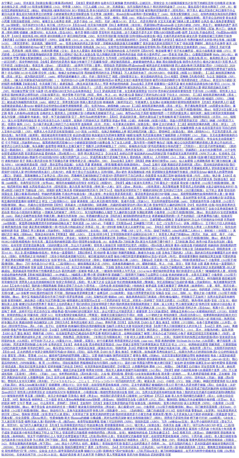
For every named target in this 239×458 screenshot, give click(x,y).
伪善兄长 (168, 425)
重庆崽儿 (60, 113)
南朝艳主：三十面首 (44, 399)
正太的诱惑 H (25, 351)
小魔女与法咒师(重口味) (51, 300)
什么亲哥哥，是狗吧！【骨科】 (59, 403)
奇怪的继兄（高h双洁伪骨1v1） (183, 315)
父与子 (21, 403)
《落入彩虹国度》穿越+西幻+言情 (141, 127)
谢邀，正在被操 (220, 373)
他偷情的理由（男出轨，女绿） (107, 432)
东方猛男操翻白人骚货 (99, 212)
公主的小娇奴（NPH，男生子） (194, 25)
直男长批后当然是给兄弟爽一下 (99, 127)
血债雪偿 (51, 146)
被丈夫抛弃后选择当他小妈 (196, 83)
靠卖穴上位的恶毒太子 (62, 304)
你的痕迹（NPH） (210, 289)
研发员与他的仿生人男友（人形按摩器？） (197, 227)
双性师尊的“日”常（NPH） (21, 450)
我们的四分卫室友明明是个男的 (95, 304)
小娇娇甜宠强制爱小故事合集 (92, 142)
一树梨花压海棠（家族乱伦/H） (95, 348)
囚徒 (73, 201)
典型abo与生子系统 (137, 113)
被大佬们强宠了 (164, 362)
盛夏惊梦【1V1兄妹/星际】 (153, 311)
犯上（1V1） (180, 344)
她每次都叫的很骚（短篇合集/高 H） (186, 58)
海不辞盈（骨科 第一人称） (98, 186)
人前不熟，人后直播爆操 (146, 208)
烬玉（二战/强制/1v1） (56, 201)
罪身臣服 (182, 439)
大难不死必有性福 (174, 36)
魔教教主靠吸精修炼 (220, 447)
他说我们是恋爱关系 (112, 395)
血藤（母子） (183, 425)
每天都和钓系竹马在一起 (194, 318)
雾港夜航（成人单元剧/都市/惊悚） (98, 201)
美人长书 (176, 395)
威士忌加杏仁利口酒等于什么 (217, 10)
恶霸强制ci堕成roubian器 (159, 25)
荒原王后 (165, 344)
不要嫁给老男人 (201, 168)
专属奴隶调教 (144, 212)
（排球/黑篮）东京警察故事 (162, 186)
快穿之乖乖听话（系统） (71, 282)
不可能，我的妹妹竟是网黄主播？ (75, 293)
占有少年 (42, 344)
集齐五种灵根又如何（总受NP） (73, 197)
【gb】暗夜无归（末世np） (188, 432)
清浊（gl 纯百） (91, 131)
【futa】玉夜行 (151, 164)
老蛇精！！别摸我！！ (218, 230)
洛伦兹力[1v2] (39, 263)
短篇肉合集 (57, 447)
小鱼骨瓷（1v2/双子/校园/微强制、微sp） (187, 109)
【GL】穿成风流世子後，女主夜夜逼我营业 (120, 91)
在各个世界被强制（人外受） (214, 322)
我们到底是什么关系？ (190, 271)
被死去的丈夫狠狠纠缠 (160, 65)
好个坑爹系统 (105, 340)
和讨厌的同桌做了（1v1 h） (170, 6)
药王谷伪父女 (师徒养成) (49, 311)
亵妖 (159, 61)
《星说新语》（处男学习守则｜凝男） (79, 65)
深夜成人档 (29, 168)
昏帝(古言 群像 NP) (83, 138)
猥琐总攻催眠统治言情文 (71, 182)
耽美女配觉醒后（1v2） (47, 6)
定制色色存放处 (126, 54)
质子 (22, 160)
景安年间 (104, 32)
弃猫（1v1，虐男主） (193, 278)
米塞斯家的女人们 (151, 58)
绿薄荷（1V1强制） (183, 322)
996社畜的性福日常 (57, 208)
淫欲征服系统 (70, 362)
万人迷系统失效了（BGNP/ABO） (145, 72)
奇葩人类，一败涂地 (100, 271)
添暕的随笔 (213, 432)
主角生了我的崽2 (172, 252)
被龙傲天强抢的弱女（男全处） (58, 238)
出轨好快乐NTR (56, 392)
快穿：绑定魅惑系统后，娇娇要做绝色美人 (128, 61)
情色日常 (204, 304)
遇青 (175, 318)
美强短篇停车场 (112, 443)
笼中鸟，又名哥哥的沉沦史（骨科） (79, 260)
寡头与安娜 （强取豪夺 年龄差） (21, 116)
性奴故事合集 (95, 425)
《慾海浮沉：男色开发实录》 (126, 149)
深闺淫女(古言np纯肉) (65, 249)
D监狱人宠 (17, 171)
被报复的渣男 (15, 395)
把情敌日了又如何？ (193, 296)
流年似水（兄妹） (206, 377)
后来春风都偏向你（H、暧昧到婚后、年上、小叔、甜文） (148, 263)
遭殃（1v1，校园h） (161, 366)
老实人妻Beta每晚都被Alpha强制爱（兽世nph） (87, 399)
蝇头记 (161, 142)
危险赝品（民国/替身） (77, 337)
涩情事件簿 (104, 274)
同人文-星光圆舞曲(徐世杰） (32, 252)
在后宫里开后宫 (212, 127)
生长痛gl (155, 102)
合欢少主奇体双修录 (221, 208)
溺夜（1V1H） (111, 230)
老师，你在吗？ (141, 168)
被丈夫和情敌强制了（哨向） (145, 417)
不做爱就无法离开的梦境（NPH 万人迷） (192, 153)
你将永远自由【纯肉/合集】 (153, 377)
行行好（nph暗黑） (211, 417)
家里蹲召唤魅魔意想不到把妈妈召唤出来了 (45, 223)
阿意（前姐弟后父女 (37, 260)
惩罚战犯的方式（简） (129, 381)
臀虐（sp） (33, 403)
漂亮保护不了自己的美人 (129, 175)
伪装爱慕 (150, 175)
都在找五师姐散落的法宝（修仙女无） (91, 388)
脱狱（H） (134, 392)
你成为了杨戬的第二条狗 (175, 267)
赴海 (229, 3)
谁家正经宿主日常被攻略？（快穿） (209, 333)
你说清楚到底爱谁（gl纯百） (188, 138)
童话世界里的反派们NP (149, 193)
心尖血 (164, 274)
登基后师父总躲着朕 (74, 432)
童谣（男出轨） (160, 69)
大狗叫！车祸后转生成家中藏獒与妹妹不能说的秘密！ (51, 109)
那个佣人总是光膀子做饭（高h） (195, 384)
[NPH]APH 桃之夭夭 (121, 307)
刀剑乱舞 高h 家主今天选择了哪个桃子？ (148, 241)
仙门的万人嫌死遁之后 (34, 425)
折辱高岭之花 (27, 256)
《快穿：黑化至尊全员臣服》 (56, 164)
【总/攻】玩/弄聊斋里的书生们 (67, 425)
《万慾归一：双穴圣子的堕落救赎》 (204, 146)
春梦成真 (151, 285)
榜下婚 (194, 417)
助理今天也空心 (192, 61)
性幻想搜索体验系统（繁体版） (136, 282)
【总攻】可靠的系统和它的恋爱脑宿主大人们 (114, 109)
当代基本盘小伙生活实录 (16, 439)
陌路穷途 (121, 348)
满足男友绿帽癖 (14, 260)
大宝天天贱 (165, 21)
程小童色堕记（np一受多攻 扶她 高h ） (167, 54)
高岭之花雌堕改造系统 (29, 215)
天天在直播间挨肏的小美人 (111, 197)
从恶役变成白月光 (40, 186)
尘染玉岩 (110, 282)
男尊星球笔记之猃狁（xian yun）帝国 (137, 340)
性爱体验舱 (57, 417)
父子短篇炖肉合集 (114, 50)
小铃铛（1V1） (175, 381)
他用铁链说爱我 (198, 344)
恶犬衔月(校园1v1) (116, 98)
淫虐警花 (106, 120)
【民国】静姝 (142, 160)
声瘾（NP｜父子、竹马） (137, 230)
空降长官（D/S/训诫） (15, 318)
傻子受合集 (38, 406)
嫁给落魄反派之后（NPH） (94, 263)
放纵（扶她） (193, 381)
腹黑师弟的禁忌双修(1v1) (57, 142)
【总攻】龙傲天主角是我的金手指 (113, 403)
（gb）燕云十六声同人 (67, 443)
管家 (188, 263)
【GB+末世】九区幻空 (168, 289)
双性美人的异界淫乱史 (31, 392)
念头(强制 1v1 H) (18, 72)
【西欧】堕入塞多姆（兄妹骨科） (41, 230)
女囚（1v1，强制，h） (179, 293)
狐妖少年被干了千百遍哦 (86, 61)
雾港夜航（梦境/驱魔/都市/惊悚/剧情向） (116, 164)
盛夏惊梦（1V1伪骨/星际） (27, 208)
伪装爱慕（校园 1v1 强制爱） (185, 72)
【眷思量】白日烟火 (14, 39)
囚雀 (62, 39)
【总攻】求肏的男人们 (215, 102)
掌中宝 (25, 296)
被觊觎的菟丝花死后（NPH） (63, 179)
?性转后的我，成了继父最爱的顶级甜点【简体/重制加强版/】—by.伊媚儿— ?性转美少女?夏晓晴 (86, 359)
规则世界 (185, 168)
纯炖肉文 (139, 285)
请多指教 (96, 50)
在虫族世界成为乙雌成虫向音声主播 (78, 333)
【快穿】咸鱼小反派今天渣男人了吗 (136, 182)
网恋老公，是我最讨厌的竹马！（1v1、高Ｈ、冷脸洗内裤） (184, 329)
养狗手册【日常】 (116, 322)
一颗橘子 (71, 406)
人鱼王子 (168, 208)
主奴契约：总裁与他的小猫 (188, 98)
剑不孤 (202, 197)
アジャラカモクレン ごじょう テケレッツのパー (82, 381)
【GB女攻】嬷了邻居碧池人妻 (182, 87)
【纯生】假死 (162, 227)
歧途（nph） (190, 289)
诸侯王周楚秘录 (20, 267)
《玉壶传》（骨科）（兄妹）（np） (35, 373)
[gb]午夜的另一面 (167, 447)
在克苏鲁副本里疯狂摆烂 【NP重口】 (108, 366)
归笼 (168, 454)
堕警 (16, 58)
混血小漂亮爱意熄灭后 (184, 120)
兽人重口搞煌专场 (225, 436)
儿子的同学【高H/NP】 (140, 50)
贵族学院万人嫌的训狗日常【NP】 (174, 204)
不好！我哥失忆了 (100, 76)
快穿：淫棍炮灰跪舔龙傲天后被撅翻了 (118, 43)
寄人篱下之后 (95, 282)
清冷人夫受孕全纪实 (28, 87)
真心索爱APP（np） (130, 406)
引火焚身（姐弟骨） (102, 14)
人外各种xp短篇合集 (26, 113)
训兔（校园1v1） (194, 223)
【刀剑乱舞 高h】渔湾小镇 (190, 241)
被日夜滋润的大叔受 (100, 256)
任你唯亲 (220, 3)
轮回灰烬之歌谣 (142, 326)
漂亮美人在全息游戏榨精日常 (37, 282)
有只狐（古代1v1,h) (59, 25)
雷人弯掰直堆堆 (116, 454)
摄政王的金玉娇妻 (74, 370)
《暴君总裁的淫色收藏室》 (91, 149)
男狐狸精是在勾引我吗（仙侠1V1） (102, 362)
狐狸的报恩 (157, 113)
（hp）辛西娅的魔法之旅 (93, 215)
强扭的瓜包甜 (176, 307)
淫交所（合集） (48, 72)
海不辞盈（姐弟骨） (28, 135)
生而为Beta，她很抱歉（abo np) (110, 105)
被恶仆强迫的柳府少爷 (167, 80)
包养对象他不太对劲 (200, 39)
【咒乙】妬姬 (162, 395)
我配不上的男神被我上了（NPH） (107, 146)
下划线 (110, 267)
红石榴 (33, 72)
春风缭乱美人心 (219, 58)
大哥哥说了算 (80, 414)
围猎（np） (129, 17)
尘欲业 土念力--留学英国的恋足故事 (61, 450)
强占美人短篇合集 (84, 54)
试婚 (164, 164)
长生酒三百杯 (165, 175)
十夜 (126, 337)
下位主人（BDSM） (178, 94)
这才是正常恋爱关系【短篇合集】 (208, 179)
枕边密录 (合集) (205, 204)
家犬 (67, 417)
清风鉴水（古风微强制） (80, 204)
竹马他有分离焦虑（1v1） (133, 219)
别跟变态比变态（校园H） (133, 245)
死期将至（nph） (38, 278)
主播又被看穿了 (167, 285)
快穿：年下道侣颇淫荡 (57, 116)
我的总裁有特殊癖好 (105, 278)
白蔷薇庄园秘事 (202, 54)
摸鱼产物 (16, 329)
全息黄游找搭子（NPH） (42, 39)
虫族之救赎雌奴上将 (113, 131)
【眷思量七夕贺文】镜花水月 (168, 39)
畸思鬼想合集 (13, 227)
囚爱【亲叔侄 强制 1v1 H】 (54, 267)
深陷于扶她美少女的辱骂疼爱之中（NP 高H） (38, 98)
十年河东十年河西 (221, 428)
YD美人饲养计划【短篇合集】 (60, 127)
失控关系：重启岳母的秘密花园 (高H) (55, 241)
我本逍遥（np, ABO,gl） (88, 223)
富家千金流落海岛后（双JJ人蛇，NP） (83, 28)
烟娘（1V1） (224, 50)
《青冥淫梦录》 (21, 43)
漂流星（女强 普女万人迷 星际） (51, 414)
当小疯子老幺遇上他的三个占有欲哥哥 (56, 124)
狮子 (170, 50)
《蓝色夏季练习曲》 (207, 215)
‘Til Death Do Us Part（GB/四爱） (196, 340)
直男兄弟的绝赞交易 (102, 414)
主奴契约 (85, 403)
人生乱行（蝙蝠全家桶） (186, 17)
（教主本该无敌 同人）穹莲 (91, 83)
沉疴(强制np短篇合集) (142, 36)
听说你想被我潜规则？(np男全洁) (148, 249)
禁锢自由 (144, 454)
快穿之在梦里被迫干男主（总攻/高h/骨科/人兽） (86, 436)
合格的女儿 (47, 113)
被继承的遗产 (223, 25)
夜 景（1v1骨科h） (50, 362)
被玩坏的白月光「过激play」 (145, 87)
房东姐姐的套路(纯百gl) (99, 80)
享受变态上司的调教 (192, 186)
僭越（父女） (61, 50)
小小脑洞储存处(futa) (27, 47)
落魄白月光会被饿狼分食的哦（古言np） (204, 399)
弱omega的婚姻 (80, 417)
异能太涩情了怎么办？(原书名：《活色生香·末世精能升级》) (95, 285)
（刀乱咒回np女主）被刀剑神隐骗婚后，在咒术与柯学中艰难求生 (175, 450)
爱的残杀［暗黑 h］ (142, 157)
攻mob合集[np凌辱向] (129, 14)
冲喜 (148, 171)
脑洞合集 (25, 399)
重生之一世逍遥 (169, 182)
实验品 (160, 293)
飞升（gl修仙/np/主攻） (175, 421)
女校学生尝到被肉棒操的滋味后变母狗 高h (134, 47)
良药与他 (132, 454)
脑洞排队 (172, 399)
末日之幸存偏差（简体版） (88, 267)
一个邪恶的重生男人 (176, 113)
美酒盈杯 (175, 249)
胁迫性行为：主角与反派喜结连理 (71, 410)
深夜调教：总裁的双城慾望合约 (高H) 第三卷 (124, 204)
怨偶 (140, 54)
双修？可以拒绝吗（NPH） (117, 421)
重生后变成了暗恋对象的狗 (202, 388)
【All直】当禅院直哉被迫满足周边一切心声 (75, 329)
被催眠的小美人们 (163, 384)
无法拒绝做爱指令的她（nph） (170, 201)
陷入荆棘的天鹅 (106, 54)
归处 (25, 227)
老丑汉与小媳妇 (222, 80)
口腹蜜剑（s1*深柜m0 (139, 395)
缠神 (155, 124)
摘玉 (160, 36)
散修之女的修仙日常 (71, 72)
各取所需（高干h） (201, 348)
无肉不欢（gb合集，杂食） (165, 197)
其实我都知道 (136, 171)
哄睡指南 (76, 58)
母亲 (10, 113)
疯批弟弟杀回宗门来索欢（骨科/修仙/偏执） (153, 296)
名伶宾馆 (16, 245)
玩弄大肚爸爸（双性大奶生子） (72, 87)
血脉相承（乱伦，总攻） (96, 124)
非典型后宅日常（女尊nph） (37, 182)
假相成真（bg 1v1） (95, 47)
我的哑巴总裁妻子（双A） (199, 395)
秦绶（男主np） (90, 395)
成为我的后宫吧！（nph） (40, 76)
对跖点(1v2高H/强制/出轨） (153, 17)
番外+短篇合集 (183, 245)
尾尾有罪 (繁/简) (163, 414)
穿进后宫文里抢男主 (175, 428)
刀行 (27, 263)
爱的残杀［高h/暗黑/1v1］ (61, 153)
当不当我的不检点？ (139, 6)
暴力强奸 (112, 252)
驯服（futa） (172, 193)
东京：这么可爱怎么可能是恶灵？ (114, 311)
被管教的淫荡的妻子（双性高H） (165, 10)
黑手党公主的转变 (214, 17)
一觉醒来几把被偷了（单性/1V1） (63, 212)
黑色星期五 (75, 168)
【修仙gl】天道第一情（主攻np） (161, 260)
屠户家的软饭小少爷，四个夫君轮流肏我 (33, 28)
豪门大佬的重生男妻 (65, 428)
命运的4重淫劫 (82, 135)
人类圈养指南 (140, 366)
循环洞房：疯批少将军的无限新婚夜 (212, 113)
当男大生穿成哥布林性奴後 (159, 392)
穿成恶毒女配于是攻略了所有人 (109, 157)
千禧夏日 (108, 223)
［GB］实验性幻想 (96, 296)
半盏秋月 (100, 454)
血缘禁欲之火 (74, 377)
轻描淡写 (226, 215)
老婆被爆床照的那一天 (166, 215)
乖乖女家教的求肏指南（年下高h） (30, 443)
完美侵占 (73, 395)
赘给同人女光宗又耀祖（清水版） (29, 381)
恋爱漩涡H (172, 278)
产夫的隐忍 (188, 215)
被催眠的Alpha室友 (112, 289)
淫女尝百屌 (208, 366)
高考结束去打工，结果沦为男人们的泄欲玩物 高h (186, 351)
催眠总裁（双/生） (53, 69)
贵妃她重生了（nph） (156, 14)
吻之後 (216, 175)
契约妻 (153, 348)
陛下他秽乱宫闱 (204, 3)
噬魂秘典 (108, 102)
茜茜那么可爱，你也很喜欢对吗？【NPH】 (123, 39)
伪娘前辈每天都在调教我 (58, 289)
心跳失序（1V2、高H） (151, 399)
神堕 (13, 403)
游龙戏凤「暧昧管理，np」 (48, 43)
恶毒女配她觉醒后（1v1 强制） (39, 58)
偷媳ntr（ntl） (116, 296)
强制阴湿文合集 (126, 399)
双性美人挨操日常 (105, 245)
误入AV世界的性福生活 (22, 120)
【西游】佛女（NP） (163, 439)
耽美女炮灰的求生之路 (80, 43)
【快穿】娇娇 (171, 370)
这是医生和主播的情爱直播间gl (130, 69)
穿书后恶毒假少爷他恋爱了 (165, 146)
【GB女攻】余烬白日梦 (118, 153)
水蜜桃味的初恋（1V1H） (212, 311)
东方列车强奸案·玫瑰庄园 (113, 36)
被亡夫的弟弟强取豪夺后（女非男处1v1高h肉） (59, 318)
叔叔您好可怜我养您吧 (92, 428)
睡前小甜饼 (91, 32)
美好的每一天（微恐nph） (60, 421)
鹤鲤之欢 (157, 315)
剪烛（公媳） (129, 120)
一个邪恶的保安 (111, 300)
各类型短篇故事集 (88, 421)
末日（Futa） (96, 322)
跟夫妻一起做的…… (174, 373)
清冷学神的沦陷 (28, 61)
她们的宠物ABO (113, 329)
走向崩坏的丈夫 (55, 406)
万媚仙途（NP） (35, 190)
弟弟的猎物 (168, 340)
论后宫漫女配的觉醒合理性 (178, 355)
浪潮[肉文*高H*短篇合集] (119, 450)
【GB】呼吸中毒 (137, 348)
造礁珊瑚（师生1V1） (62, 384)
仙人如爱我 (186, 160)
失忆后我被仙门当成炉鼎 (172, 282)
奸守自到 (36, 340)
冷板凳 (25, 293)
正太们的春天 (167, 124)
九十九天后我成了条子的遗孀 (86, 98)
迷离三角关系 (63, 190)
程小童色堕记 (163, 318)
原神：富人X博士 (164, 304)
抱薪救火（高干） (138, 439)
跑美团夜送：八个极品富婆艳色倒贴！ (104, 249)
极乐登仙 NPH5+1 (64, 348)
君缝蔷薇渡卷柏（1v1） (161, 359)
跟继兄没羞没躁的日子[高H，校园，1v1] (126, 315)
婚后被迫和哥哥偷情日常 (56, 135)
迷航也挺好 (12, 160)
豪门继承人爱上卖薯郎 (186, 21)
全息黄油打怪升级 (133, 10)
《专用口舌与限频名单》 (107, 337)
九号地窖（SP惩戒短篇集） (123, 58)
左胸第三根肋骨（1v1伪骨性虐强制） (142, 278)
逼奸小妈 (130, 362)
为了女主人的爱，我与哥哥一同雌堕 (133, 142)
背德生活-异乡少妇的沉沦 (93, 10)
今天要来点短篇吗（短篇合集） (132, 124)
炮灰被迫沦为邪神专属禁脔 (108, 135)
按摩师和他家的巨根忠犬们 (220, 315)
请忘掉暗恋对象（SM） (81, 36)
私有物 (226, 289)
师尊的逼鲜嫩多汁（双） (72, 76)
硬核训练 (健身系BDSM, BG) (59, 10)
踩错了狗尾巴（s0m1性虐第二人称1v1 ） (179, 230)
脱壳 (80, 153)
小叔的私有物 (189, 370)
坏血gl (116, 120)
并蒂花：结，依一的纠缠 (100, 227)
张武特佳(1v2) (69, 80)
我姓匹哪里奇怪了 (76, 447)
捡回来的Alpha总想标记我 (150, 153)
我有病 (26, 414)
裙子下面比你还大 (94, 58)
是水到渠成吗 (203, 443)
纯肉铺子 (42, 256)
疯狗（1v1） (24, 124)
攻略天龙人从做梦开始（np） (135, 227)
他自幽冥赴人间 (43, 322)
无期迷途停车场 (199, 201)
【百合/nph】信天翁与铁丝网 (89, 25)
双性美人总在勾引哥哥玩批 (47, 138)
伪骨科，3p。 (159, 443)
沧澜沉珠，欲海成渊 (143, 351)
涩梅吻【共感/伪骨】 (193, 76)
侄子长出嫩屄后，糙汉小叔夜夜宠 (195, 50)
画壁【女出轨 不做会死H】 (199, 32)
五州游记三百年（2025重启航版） (184, 190)
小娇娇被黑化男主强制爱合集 (71, 14)
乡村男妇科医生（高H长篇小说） (79, 373)
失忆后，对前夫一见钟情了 (138, 300)
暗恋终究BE (14, 186)
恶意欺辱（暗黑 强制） (26, 50)
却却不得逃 (184, 410)
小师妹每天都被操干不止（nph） (104, 113)
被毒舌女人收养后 (53, 21)
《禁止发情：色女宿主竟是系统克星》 (110, 193)
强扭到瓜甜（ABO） (148, 421)
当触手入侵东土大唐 (118, 326)
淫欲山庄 (64, 58)
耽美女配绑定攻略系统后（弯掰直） (77, 315)
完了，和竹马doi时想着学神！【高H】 (95, 116)
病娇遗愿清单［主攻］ (193, 447)
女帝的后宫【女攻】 (60, 344)
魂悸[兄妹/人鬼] (34, 421)
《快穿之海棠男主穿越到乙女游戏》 (111, 318)
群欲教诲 (226, 432)
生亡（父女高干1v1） (169, 223)
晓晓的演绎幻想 (153, 190)
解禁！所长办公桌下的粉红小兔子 (165, 333)
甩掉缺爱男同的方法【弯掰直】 (104, 72)
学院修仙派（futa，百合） (49, 307)
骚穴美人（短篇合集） (149, 425)
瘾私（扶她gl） (151, 355)
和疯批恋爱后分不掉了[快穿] (48, 296)
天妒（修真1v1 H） (116, 21)
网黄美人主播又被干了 (71, 146)
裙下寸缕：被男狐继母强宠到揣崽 (61, 47)
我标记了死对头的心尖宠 (150, 94)
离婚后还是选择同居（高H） (185, 164)
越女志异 (192, 36)
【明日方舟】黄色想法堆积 (70, 322)
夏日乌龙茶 (8, 14)
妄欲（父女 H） (221, 300)
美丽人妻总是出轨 (91, 102)
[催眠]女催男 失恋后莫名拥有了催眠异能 (151, 135)
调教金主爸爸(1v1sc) (182, 311)
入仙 (103, 373)
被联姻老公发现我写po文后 (83, 300)
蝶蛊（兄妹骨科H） (200, 282)
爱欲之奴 (199, 293)
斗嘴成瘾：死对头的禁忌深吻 (108, 417)
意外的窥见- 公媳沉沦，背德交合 (144, 3)
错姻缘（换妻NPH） (32, 32)
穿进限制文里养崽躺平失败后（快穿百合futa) (179, 171)
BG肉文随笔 (122, 208)
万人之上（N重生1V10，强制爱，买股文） (69, 340)
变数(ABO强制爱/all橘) (167, 32)
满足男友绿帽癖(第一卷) (43, 227)
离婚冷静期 (26, 322)
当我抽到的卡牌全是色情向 (114, 168)
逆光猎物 (189, 362)
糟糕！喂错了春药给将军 (171, 179)
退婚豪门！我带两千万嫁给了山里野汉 (135, 274)
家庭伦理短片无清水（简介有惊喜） (93, 219)
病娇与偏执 (105, 355)
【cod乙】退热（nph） (217, 326)
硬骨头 (137, 355)
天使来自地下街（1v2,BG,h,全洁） (37, 454)
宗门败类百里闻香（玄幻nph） (214, 406)
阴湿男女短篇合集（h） (93, 241)
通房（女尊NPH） (99, 447)
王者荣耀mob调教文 (162, 219)
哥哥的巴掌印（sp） (39, 348)
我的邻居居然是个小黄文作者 (133, 414)
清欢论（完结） (77, 351)
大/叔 (198, 127)
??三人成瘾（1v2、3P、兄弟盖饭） (104, 6)
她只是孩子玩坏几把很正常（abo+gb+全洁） (204, 359)
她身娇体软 (203, 355)
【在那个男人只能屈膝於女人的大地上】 (177, 326)
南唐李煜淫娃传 (142, 80)
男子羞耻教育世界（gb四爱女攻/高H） (208, 105)
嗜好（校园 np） (94, 69)
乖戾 (16, 230)
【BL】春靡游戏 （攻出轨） (125, 25)
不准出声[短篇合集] (74, 193)
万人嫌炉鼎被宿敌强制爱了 (32, 447)
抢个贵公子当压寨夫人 (86, 171)
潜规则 (50, 190)
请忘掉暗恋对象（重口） (142, 131)
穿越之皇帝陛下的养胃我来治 (141, 344)
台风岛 (205, 21)
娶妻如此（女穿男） (204, 410)
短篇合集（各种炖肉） (149, 403)
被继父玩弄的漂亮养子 (33, 304)
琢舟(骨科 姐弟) (201, 300)
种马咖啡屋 (214, 278)
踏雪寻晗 (46, 87)
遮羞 (220, 190)
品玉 (68, 138)
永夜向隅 (46, 50)
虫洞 (54, 260)
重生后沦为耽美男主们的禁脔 (34, 14)
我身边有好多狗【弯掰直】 (52, 234)
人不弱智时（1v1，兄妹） (193, 135)
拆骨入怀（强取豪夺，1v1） (110, 410)
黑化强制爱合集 (172, 61)
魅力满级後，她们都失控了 (191, 208)
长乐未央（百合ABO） (60, 32)
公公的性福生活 (228, 351)
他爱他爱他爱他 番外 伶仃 (178, 28)
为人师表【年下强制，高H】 (51, 439)
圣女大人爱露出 (80, 50)
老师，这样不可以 (21, 311)
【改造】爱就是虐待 (87, 3)
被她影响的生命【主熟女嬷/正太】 (149, 432)
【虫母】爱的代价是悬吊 (54, 61)
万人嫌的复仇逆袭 (124, 212)
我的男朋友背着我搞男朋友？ (134, 304)
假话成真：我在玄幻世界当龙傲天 (26, 366)
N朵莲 (39, 91)
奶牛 (124, 171)
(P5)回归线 (8, 219)
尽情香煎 (67, 149)
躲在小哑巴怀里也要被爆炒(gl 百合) (136, 256)
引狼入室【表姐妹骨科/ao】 (199, 249)
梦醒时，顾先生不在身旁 (210, 43)
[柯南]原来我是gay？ (195, 260)
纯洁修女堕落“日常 (23, 91)
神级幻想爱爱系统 (214, 381)
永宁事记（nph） (11, 3)
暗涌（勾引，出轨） (199, 175)
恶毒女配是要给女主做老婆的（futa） (184, 47)
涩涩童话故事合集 (34, 245)
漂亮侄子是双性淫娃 (176, 417)
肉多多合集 (81, 344)
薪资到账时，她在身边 (22, 300)
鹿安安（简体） (17, 355)
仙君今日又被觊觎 (112, 3)
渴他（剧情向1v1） (199, 131)
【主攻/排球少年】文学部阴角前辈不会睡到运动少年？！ (122, 234)
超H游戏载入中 (56, 36)
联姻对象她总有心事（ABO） (121, 260)
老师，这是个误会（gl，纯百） (84, 21)
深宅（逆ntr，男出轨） (130, 186)
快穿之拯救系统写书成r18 (50, 351)
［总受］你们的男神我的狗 (110, 87)
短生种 (178, 362)
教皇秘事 (161, 50)
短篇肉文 (84, 238)
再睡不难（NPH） (44, 333)
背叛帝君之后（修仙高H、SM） (89, 160)
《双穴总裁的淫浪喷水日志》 (43, 149)
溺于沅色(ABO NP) (204, 425)
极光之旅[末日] (212, 61)
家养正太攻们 (123, 80)
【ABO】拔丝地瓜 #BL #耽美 (28, 36)
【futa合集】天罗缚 (141, 83)
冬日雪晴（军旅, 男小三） (211, 28)
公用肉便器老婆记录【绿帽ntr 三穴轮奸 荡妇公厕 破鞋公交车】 (129, 238)
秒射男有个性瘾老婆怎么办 (44, 271)
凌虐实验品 (66, 83)
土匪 (158, 252)
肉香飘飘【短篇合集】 (24, 83)
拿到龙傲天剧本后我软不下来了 (162, 43)
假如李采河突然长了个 (128, 190)
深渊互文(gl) (202, 362)
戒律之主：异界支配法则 (63, 102)
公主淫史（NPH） (182, 377)
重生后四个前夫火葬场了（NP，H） (210, 6)
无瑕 (225, 61)
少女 (4, 355)
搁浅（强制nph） (23, 234)
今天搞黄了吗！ (49, 83)
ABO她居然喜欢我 (26, 164)
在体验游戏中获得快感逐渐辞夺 (180, 102)
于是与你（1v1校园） (205, 91)
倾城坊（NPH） (215, 98)
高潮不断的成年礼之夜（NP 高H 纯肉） (37, 337)
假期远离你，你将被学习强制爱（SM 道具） (134, 428)
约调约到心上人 (46, 436)
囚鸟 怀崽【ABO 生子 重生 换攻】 (87, 307)
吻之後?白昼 (126, 94)
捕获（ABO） (78, 234)
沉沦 (79, 384)
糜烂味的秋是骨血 (164, 271)
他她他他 (213, 245)
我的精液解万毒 (144, 318)
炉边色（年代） (168, 256)
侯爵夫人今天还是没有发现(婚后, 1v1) (57, 131)
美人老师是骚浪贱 (198, 373)
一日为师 (101, 138)
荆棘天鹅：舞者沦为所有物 (60, 215)
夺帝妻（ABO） (72, 6)
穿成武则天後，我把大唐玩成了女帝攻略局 (146, 116)
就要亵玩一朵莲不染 (166, 83)
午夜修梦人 (142, 102)
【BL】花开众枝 (55, 377)
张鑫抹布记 (120, 439)
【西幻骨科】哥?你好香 (91, 252)
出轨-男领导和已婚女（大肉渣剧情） (162, 388)
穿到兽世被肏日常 (19, 138)
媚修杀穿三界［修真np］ (25, 69)
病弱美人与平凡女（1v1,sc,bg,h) (132, 271)
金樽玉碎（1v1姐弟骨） (111, 293)
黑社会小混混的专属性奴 (25, 212)
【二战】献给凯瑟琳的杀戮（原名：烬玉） (157, 105)
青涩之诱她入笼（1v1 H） (151, 307)
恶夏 (87, 164)
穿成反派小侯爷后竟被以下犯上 (30, 432)
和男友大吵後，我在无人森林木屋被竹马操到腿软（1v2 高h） (124, 370)
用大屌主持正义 (94, 153)
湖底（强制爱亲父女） (126, 76)
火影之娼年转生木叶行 (220, 186)
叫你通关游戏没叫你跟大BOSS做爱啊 (131, 179)
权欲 (173, 69)
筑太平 (31, 436)
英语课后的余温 (34, 153)
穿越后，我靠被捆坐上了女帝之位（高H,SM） (42, 175)
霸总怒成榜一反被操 (74, 271)
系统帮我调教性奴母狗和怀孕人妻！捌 (204, 193)
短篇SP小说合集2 (221, 304)
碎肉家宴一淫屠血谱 (214, 414)
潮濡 (231, 193)
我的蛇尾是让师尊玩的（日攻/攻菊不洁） (36, 94)
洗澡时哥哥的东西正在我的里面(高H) (196, 337)
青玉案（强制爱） (36, 395)
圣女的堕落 (190, 197)
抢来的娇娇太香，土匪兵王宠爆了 (190, 274)
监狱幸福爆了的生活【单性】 (66, 366)
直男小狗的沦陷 (173, 403)
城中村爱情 (218, 362)
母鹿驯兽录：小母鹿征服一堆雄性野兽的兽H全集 (96, 392)
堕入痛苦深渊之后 (187, 304)
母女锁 (184, 182)
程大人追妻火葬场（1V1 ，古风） (151, 337)
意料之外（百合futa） (198, 307)
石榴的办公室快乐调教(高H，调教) (70, 278)
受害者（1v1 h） (38, 355)
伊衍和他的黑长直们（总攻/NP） (44, 171)
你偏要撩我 (187, 127)
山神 (81, 80)
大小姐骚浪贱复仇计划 (179, 3)
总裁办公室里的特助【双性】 (46, 204)
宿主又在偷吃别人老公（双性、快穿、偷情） (93, 17)
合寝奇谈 (61, 326)
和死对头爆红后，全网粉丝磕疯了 (122, 333)
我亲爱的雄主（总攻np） (196, 80)
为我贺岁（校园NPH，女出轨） (82, 230)
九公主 (210, 76)
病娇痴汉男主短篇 (210, 256)
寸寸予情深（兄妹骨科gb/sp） (23, 142)
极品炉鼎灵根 (68, 454)
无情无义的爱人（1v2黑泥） (173, 300)
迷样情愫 (115, 10)
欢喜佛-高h (115, 241)
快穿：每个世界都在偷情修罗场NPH (91, 208)
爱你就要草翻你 (188, 256)
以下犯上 (211, 190)
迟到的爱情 (158, 454)
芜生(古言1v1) (74, 69)
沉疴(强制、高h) (111, 171)
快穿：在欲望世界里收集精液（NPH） (107, 384)
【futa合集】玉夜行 (121, 160)
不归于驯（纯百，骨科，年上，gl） (96, 94)
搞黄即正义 (34, 201)
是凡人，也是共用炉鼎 (143, 21)
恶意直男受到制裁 (24, 344)
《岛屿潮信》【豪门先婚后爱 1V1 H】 (152, 410)
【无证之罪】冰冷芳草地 (51, 168)
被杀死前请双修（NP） (139, 289)
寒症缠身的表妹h (18, 157)
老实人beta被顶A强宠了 (33, 384)
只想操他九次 (91, 120)
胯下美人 (192, 10)
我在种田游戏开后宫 (35, 329)
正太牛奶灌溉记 (141, 384)
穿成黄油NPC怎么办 (187, 219)
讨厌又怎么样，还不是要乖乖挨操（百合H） (43, 219)
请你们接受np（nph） (165, 160)
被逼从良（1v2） (154, 381)
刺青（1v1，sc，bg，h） (80, 39)
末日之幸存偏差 (57, 395)
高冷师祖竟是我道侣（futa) (105, 344)
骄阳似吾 (109, 65)
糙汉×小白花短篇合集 (165, 168)
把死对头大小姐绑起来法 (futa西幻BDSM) (26, 197)
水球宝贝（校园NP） (100, 182)
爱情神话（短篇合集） (173, 131)
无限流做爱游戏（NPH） (25, 21)
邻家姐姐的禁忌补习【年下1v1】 (93, 190)
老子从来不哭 (85, 454)
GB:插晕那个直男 (209, 370)
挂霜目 (12, 124)
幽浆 (26, 186)
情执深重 (188, 43)
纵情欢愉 (180, 175)
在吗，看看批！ (91, 443)
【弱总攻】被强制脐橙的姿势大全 (130, 215)
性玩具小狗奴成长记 (71, 227)
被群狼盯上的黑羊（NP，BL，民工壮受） (109, 377)
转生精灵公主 (171, 127)
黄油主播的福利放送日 (36, 17)
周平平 (5, 267)
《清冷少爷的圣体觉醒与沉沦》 (165, 149)
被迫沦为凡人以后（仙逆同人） (32, 428)
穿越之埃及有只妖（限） (173, 348)
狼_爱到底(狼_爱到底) (120, 373)
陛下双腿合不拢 (59, 160)
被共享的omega (151, 109)
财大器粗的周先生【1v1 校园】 (160, 76)
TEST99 (152, 91)
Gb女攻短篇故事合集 (148, 373)
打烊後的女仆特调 (212, 219)
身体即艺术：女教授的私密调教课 (149, 98)
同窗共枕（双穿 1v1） (41, 315)
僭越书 (33, 157)
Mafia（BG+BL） (223, 54)
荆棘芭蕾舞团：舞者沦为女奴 (136, 252)
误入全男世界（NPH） (198, 403)
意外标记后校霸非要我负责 (175, 91)
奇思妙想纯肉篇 (119, 83)
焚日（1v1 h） (223, 83)
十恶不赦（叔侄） (202, 436)
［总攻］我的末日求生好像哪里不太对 (207, 252)
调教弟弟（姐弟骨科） (192, 285)
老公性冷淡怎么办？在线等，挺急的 (59, 120)
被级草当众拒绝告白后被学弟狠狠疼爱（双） (63, 105)
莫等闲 (193, 428)
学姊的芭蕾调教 (51, 193)
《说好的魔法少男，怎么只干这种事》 (69, 245)
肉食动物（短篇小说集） (153, 120)
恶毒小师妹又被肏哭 (95, 179)
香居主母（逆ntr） (43, 65)
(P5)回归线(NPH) (48, 157)
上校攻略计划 (74, 113)
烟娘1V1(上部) (93, 450)
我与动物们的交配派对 (79, 311)
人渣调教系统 (202, 160)
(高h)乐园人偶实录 (162, 245)
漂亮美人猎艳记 (63, 54)
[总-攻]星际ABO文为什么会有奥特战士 (68, 91)
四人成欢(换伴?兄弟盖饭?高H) (193, 65)
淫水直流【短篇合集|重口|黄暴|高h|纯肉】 (48, 3)
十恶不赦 (203, 428)
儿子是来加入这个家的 (187, 414)
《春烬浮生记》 (124, 102)
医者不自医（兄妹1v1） (135, 201)
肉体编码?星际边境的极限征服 (87, 326)
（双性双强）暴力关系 (66, 186)
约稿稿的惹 (200, 245)
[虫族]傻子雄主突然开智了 (213, 157)
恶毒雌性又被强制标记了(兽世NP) (92, 175)
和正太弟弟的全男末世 (122, 138)
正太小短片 (90, 168)
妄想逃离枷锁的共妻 (148, 28)
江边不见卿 (58, 17)
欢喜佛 (192, 157)
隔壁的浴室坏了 (122, 355)
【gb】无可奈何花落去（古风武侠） (133, 447)
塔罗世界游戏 (74, 296)
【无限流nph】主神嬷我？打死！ (135, 223)
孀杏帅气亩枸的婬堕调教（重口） (70, 355)
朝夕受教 (67, 94)
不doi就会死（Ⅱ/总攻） (121, 28)
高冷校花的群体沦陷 (216, 164)
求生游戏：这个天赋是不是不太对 (132, 32)
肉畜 (69, 171)
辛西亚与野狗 (145, 362)
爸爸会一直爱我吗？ (63, 252)
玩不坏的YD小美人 (34, 25)
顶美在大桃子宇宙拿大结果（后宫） (137, 267)
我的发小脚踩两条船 (44, 285)
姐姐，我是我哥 (138, 197)
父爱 (94, 355)
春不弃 (79, 32)
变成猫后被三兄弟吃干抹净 (215, 36)
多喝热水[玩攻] (138, 146)
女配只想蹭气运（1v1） (74, 157)
